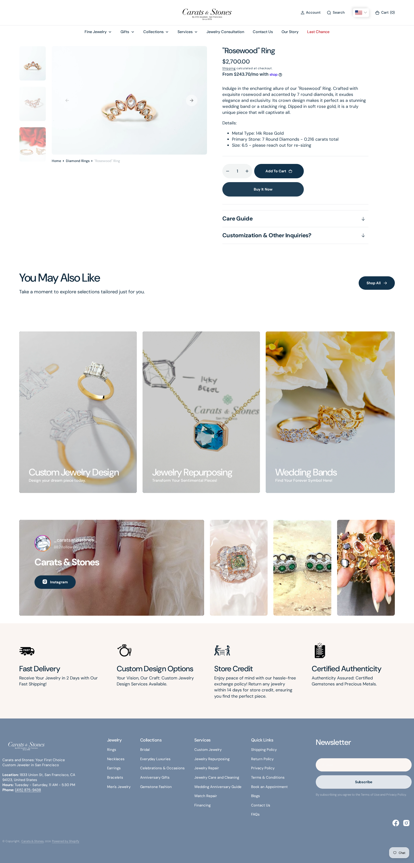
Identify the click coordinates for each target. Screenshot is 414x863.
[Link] (78, 412)
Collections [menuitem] (153, 31)
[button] (311, 12)
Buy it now (263, 189)
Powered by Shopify (65, 841)
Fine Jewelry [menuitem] (96, 31)
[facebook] (396, 823)
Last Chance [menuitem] (318, 31)
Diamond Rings (78, 161)
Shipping (229, 68)
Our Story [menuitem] (290, 31)
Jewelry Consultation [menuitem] (225, 31)
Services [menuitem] (185, 31)
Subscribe (364, 782)
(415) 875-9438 (28, 790)
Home (56, 161)
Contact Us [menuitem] (263, 31)
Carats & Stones (32, 841)
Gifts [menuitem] (125, 31)
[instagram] (406, 823)
